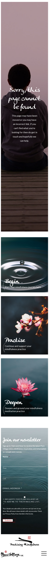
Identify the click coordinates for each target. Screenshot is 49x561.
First (4, 468)
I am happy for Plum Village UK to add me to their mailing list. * (21, 501)
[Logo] (12, 553)
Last (4, 479)
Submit (8, 520)
